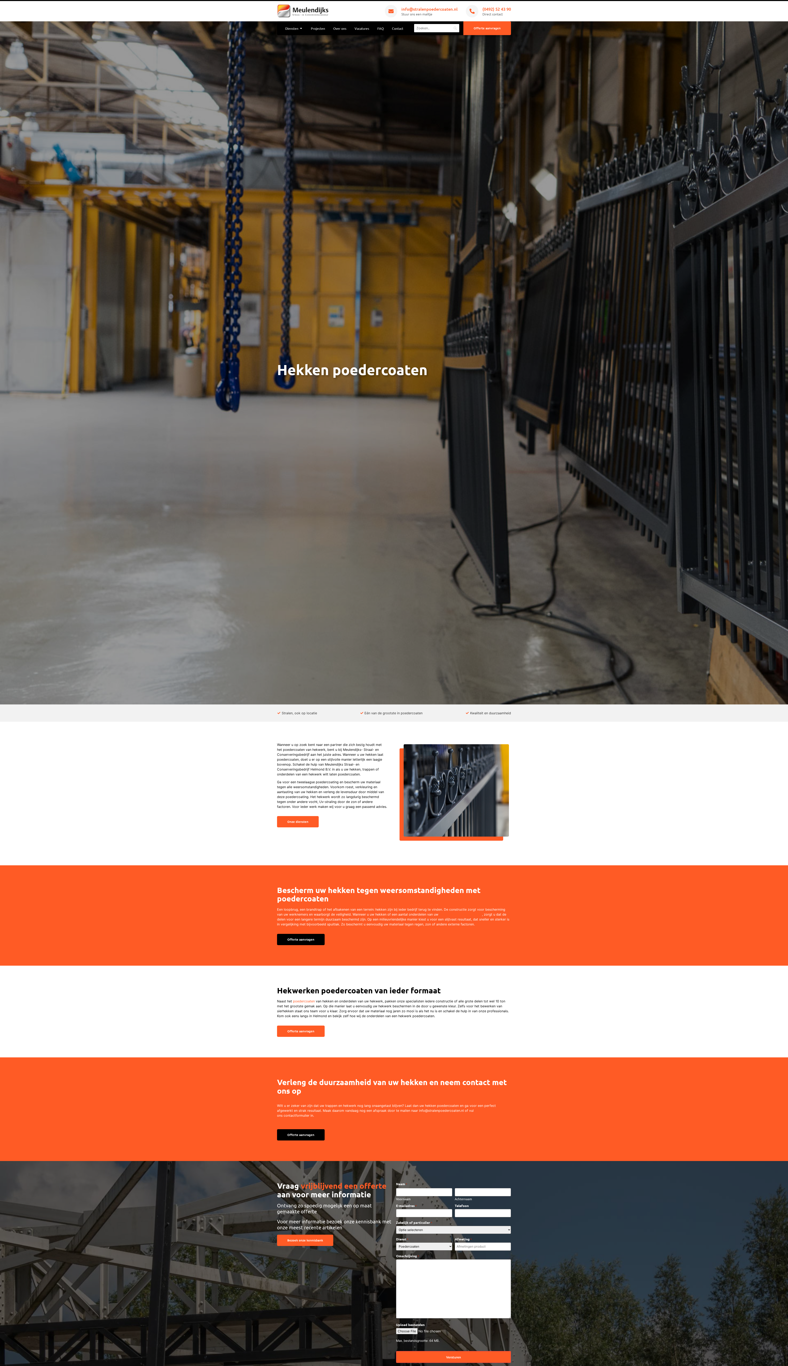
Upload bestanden (410, 1324)
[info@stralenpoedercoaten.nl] (391, 11)
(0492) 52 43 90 (496, 9)
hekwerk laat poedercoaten (460, 914)
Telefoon (462, 1205)
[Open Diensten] (301, 28)
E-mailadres (406, 1205)
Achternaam (463, 1198)
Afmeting (463, 1239)
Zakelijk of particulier (414, 1222)
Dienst (402, 1239)
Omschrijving (407, 1256)
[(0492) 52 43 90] (472, 11)
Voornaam (403, 1198)
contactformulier (296, 1115)
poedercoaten (304, 1001)
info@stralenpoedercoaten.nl (429, 9)
